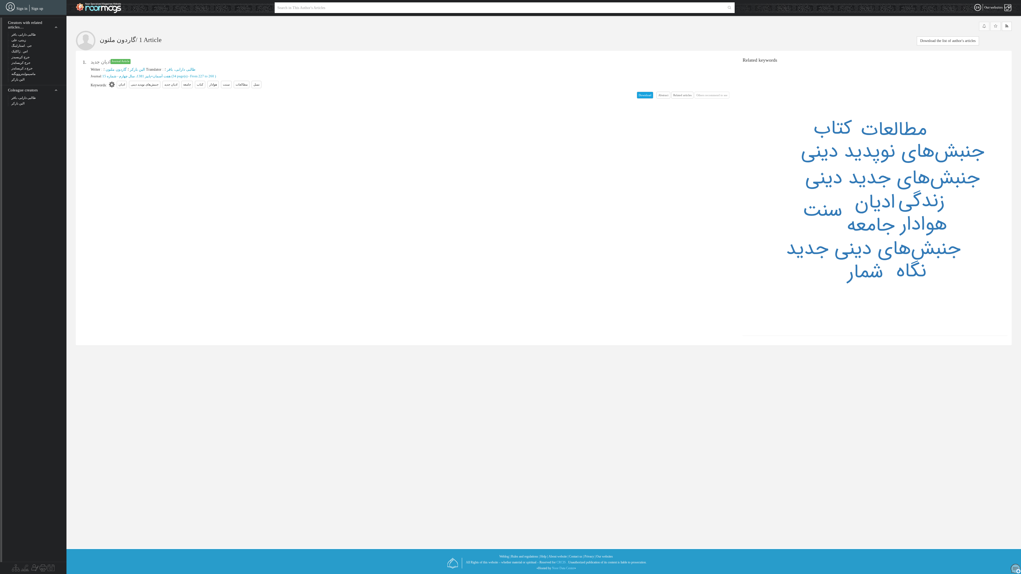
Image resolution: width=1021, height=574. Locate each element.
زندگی (921, 201)
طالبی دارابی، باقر (181, 69)
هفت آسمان (162, 76)
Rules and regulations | (525, 556)
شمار (865, 272)
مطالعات (894, 130)
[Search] (729, 7)
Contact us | (576, 556)
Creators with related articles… (25, 24)
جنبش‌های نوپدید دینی (892, 151)
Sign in (21, 9)
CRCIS (561, 562)
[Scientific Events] (51, 569)
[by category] (16, 569)
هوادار (923, 224)
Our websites (604, 556)
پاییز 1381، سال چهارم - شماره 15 (126, 76)
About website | (558, 556)
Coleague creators (23, 90)
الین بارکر (137, 69)
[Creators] (34, 569)
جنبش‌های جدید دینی (892, 178)
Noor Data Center (563, 568)
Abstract (663, 95)
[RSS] (1007, 26)
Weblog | (504, 556)
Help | (544, 556)
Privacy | (589, 556)
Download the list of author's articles (948, 41)
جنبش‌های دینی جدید (873, 249)
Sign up (37, 9)
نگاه (911, 271)
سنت (822, 210)
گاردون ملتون (116, 69)
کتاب (833, 128)
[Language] (977, 7)
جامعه (871, 225)
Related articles (682, 95)
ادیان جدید (101, 62)
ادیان (875, 202)
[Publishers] (43, 569)
